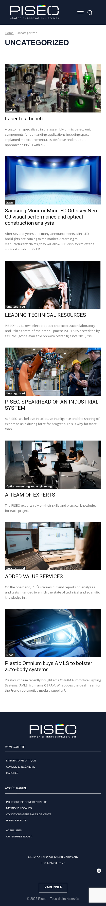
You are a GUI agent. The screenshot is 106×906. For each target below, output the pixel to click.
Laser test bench (24, 119)
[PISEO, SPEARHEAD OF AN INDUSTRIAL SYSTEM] (53, 372)
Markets (11, 110)
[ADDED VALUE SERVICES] (53, 546)
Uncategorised (15, 306)
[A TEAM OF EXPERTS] (53, 465)
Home (9, 33)
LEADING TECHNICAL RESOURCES (45, 315)
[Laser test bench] (53, 88)
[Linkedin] (99, 871)
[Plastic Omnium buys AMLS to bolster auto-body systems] (53, 633)
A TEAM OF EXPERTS (30, 495)
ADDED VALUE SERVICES (34, 576)
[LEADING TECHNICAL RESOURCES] (53, 285)
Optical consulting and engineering (29, 486)
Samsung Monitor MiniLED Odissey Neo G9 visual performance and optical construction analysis (51, 217)
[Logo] (34, 12)
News (9, 202)
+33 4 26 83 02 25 (53, 863)
